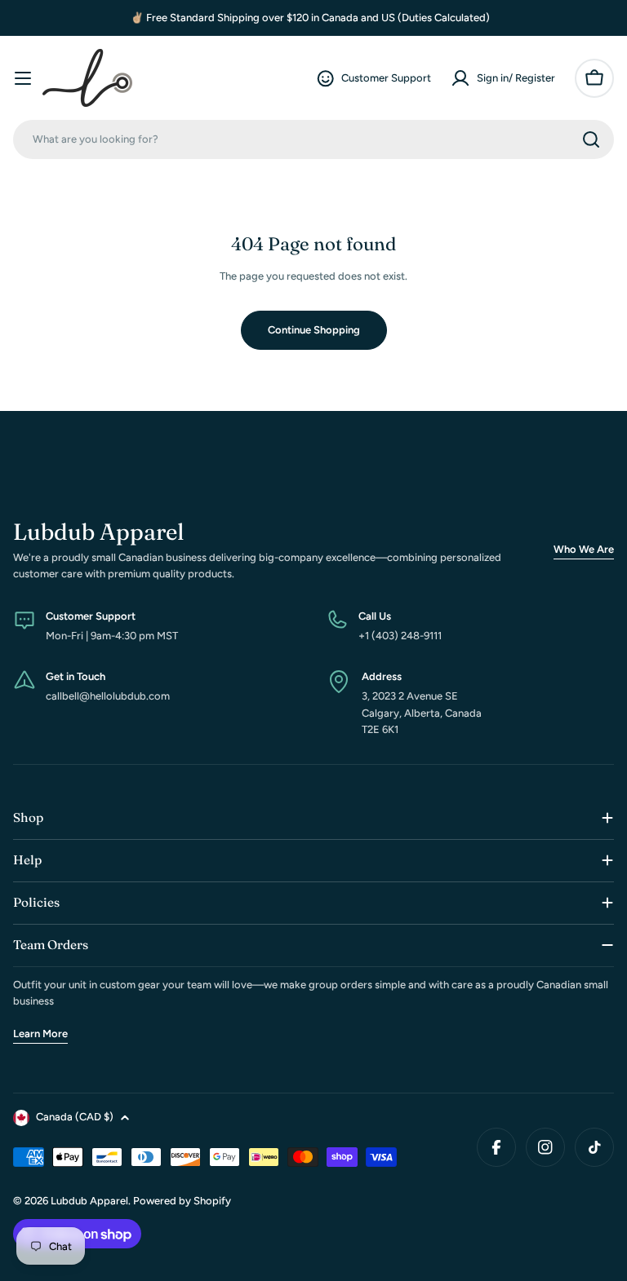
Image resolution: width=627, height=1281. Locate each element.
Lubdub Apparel (89, 1201)
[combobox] (313, 139)
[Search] (591, 139)
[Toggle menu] (23, 78)
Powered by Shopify (182, 1201)
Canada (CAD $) (74, 1117)
